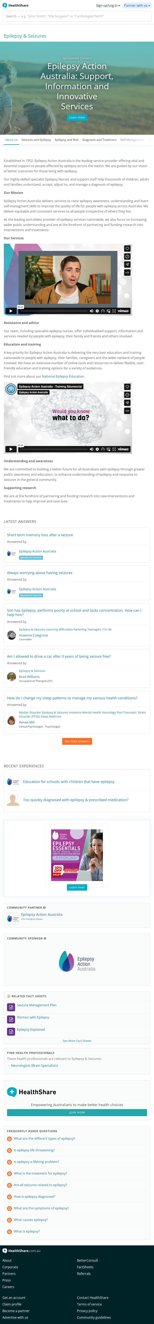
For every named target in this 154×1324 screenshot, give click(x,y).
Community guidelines (94, 1317)
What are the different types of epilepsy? (44, 1138)
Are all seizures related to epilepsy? (40, 1185)
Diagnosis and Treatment (99, 140)
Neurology (109, 712)
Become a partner (16, 1311)
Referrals (84, 1273)
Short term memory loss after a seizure (40, 534)
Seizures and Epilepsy (36, 140)
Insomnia (75, 712)
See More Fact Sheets (77, 1041)
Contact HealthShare (92, 1297)
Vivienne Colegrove (33, 635)
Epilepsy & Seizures (32, 629)
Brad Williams (29, 677)
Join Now (77, 1112)
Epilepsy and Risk (67, 140)
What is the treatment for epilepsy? (40, 1173)
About (7, 1260)
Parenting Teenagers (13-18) (92, 629)
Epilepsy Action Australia (37, 551)
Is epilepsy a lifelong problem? (36, 1162)
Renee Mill (26, 722)
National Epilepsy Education (63, 376)
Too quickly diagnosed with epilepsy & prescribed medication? (76, 799)
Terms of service (89, 1304)
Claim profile (11, 1304)
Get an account (13, 1297)
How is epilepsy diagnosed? (34, 1196)
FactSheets (85, 1267)
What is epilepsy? (27, 1231)
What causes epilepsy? (31, 1220)
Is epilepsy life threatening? (34, 1150)
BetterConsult (87, 1260)
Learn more (77, 117)
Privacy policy (87, 1311)
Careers (8, 1287)
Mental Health (91, 712)
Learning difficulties (59, 629)
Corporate (10, 1267)
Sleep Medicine (51, 716)
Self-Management (132, 140)
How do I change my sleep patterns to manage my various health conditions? (72, 698)
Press (6, 1280)
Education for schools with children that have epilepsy (68, 781)
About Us (11, 140)
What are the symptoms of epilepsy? (41, 1208)
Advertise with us (15, 1317)
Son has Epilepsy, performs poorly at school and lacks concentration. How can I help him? (74, 612)
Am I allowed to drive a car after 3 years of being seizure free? (59, 656)
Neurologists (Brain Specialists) (34, 1065)
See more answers (77, 741)
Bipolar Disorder (30, 712)
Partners (9, 1273)
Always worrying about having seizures (39, 572)
